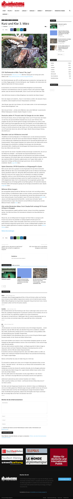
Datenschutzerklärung (51, 497)
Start (4, 10)
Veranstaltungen (60, 10)
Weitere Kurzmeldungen (8, 231)
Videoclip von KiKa (17, 74)
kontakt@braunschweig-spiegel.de (38, 492)
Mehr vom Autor (16, 265)
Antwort (3, 304)
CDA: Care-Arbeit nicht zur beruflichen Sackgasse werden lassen (38, 247)
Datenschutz (5, 429)
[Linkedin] (21, 29)
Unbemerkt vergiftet (6, 279)
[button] (69, 11)
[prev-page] (2, 286)
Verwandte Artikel (6, 265)
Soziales (32, 10)
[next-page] (5, 286)
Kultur (17, 10)
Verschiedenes (15, 20)
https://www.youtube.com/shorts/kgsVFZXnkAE (21, 76)
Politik (10, 10)
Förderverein (66, 497)
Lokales (24, 10)
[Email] (24, 29)
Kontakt (5, 14)
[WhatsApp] (18, 29)
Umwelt (39, 10)
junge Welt (14, 163)
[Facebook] (11, 29)
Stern (16, 202)
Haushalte (42, 197)
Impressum (60, 497)
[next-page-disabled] (53, 90)
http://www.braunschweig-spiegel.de (18, 258)
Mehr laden (60, 54)
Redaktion (5, 26)
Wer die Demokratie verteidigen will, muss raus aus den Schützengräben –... (64, 40)
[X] (15, 29)
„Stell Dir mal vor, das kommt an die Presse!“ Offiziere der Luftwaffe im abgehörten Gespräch (12, 248)
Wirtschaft (48, 10)
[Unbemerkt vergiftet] (9, 273)
